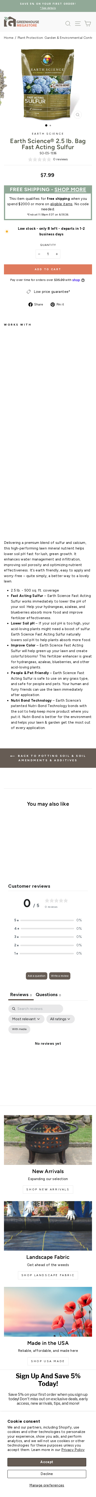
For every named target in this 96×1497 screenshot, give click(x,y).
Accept (46, 1462)
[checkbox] (19, 1029)
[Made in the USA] (48, 1312)
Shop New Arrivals (47, 1189)
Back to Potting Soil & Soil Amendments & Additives (51, 758)
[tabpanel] (48, 1049)
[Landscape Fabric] (48, 1226)
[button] (48, 920)
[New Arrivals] (48, 1140)
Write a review (60, 975)
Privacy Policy (73, 1450)
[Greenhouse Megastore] (21, 21)
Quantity (48, 245)
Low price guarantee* (52, 292)
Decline (47, 1474)
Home (8, 38)
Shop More (70, 189)
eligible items (61, 204)
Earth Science (48, 133)
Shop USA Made (48, 1361)
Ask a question (36, 975)
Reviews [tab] (21, 994)
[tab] (48, 995)
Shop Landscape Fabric (48, 1275)
